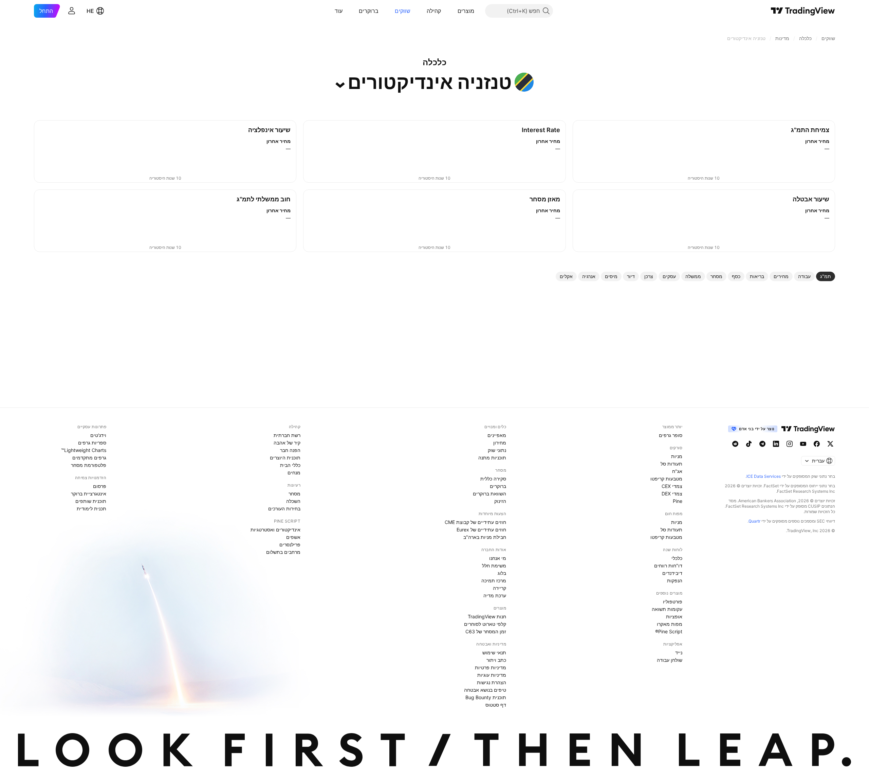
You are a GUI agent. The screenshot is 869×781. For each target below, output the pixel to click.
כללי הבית (290, 465)
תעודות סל (671, 464)
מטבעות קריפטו (666, 479)
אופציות (674, 616)
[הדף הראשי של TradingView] (803, 11)
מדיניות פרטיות (490, 667)
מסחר (294, 493)
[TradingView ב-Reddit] (735, 444)
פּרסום (99, 486)
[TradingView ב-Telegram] (762, 444)
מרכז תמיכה (493, 580)
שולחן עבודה (669, 660)
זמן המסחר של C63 (485, 631)
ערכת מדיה (494, 595)
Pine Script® (668, 631)
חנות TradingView (487, 616)
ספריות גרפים (92, 443)
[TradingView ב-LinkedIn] (776, 444)
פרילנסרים (289, 544)
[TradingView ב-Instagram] (789, 444)
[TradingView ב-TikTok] (749, 444)
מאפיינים (496, 435)
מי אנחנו (497, 558)
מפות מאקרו (669, 624)
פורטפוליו (672, 601)
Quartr (754, 521)
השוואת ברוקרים (489, 493)
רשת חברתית (287, 435)
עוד (339, 10)
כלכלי (676, 558)
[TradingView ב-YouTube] (803, 444)
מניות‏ (676, 456)
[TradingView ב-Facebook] (816, 444)
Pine (677, 501)
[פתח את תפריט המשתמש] (71, 11)
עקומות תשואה (667, 609)
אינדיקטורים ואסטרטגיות (275, 529)
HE (90, 10)
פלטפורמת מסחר (88, 465)
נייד (678, 652)
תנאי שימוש (494, 652)
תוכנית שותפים (90, 501)
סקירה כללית (493, 479)
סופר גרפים (670, 435)
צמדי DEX (672, 493)
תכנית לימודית (91, 508)
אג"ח (677, 471)
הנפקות (674, 580)
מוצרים (466, 10)
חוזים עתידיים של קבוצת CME (475, 522)
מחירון (499, 443)
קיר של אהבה (287, 443)
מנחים (294, 472)
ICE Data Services (763, 476)
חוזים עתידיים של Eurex (481, 529)
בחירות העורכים (284, 508)
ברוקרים (368, 10)
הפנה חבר (290, 450)
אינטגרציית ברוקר (88, 493)
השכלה (293, 501)
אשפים (293, 537)
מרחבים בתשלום (283, 552)
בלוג (502, 573)
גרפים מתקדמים (89, 457)
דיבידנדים (672, 573)
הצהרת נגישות (491, 682)
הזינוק (500, 501)
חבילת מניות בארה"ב (484, 537)
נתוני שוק (497, 450)
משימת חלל (494, 565)
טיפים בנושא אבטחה (485, 690)
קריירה (499, 588)
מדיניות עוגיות (491, 675)
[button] (452, 11)
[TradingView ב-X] (830, 444)
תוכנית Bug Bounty (485, 697)
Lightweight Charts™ (83, 450)
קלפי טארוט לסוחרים (485, 624)
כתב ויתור (496, 660)
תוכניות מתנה (492, 457)
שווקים (402, 10)
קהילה (434, 10)
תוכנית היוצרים (285, 457)
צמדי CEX (672, 486)
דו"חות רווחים (668, 565)
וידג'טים (98, 435)
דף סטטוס (495, 705)
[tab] (825, 276)
